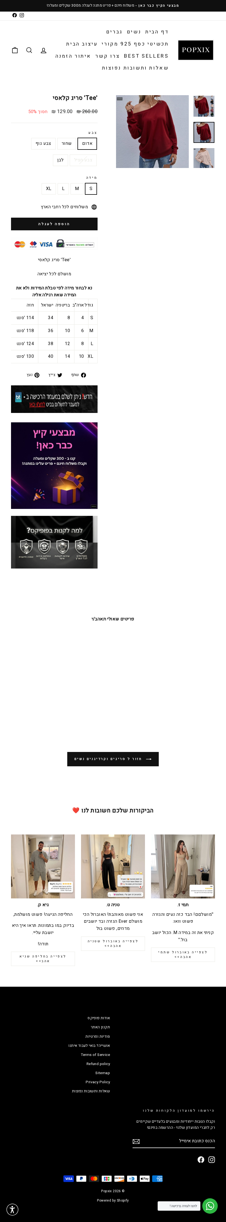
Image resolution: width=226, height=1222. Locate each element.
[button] (12, 1209)
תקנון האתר (100, 1027)
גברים (114, 32)
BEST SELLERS (146, 56)
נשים (134, 32)
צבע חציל (83, 160)
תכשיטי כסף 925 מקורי (135, 44)
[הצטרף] (136, 1141)
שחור (67, 143)
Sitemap (102, 1073)
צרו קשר (107, 56)
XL (49, 188)
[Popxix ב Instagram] (211, 1159)
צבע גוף (43, 143)
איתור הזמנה (73, 56)
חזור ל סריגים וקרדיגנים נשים (109, 759)
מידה (92, 177)
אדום (87, 143)
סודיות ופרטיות (97, 1036)
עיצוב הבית (82, 44)
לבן (60, 160)
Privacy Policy (98, 1082)
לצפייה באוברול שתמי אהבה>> (183, 954)
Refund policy (98, 1064)
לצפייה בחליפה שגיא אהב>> (43, 959)
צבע (93, 132)
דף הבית (157, 32)
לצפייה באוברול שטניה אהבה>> (113, 943)
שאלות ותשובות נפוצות (135, 68)
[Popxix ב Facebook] (201, 1159)
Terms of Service (95, 1055)
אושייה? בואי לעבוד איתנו (89, 1045)
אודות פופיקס (99, 1018)
